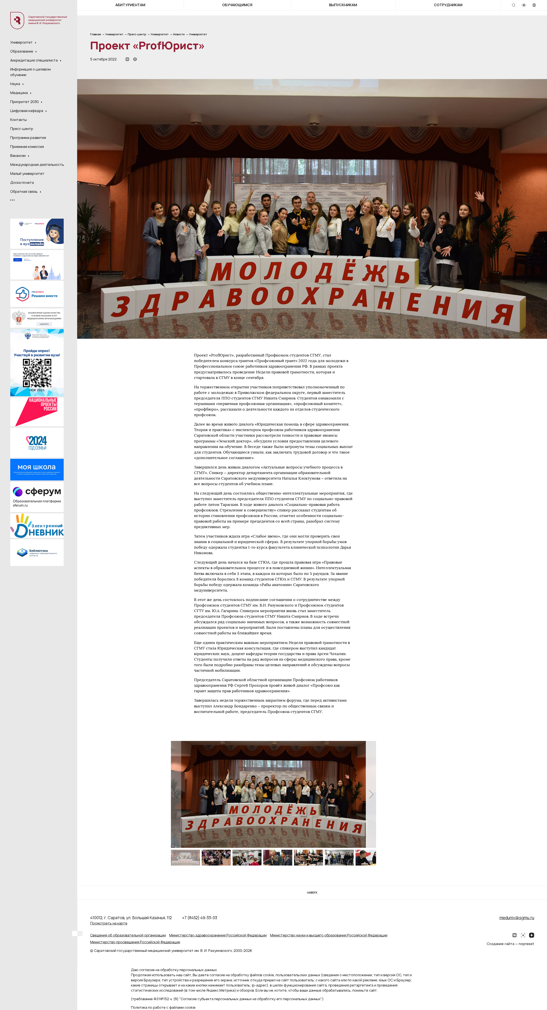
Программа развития (28, 137)
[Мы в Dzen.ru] (531, 935)
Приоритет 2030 (25, 101)
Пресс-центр (21, 128)
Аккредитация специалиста (34, 60)
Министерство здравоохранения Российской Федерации (218, 935)
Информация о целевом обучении (30, 72)
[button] (371, 794)
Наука (15, 83)
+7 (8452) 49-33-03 (199, 917)
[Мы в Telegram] (523, 935)
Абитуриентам (130, 5)
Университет (22, 42)
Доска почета (22, 182)
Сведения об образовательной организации (128, 935)
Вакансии (18, 155)
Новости (179, 34)
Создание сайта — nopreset (510, 943)
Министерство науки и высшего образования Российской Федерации (328, 935)
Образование (22, 51)
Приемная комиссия (27, 146)
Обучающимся (237, 5)
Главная (95, 34)
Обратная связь (24, 191)
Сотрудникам (448, 5)
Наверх (312, 892)
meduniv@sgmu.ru (516, 917)
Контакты (18, 119)
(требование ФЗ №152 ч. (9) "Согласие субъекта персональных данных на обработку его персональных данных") (227, 999)
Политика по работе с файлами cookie (163, 1007)
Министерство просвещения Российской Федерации (135, 942)
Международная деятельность (37, 164)
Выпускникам (343, 5)
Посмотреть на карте (108, 923)
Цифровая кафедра (27, 110)
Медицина (19, 92)
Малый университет (27, 173)
